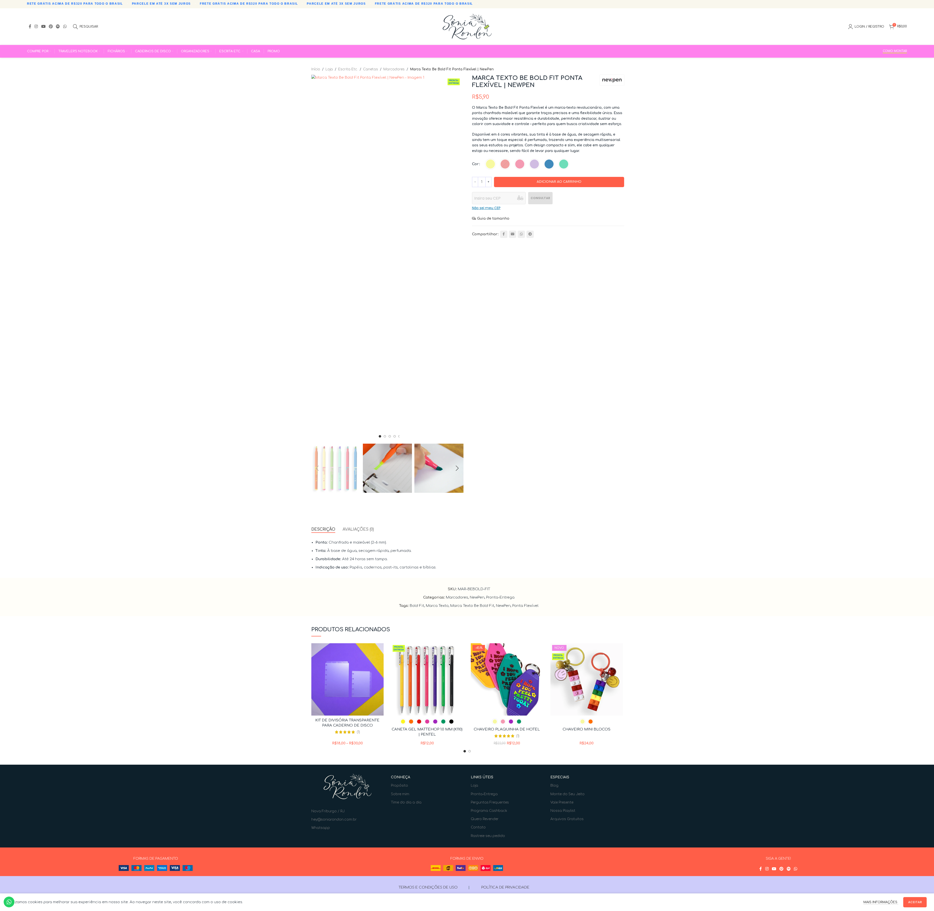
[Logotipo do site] (467, 26)
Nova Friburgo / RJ (328, 811)
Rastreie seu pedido (488, 836)
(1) (358, 732)
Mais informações (880, 902)
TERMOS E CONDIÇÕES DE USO (428, 887)
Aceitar (915, 902)
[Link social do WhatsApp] (65, 26)
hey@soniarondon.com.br (334, 819)
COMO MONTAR (895, 51)
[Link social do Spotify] (58, 26)
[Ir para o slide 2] (385, 436)
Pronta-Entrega (500, 597)
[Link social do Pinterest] (50, 26)
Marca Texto (437, 606)
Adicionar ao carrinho (559, 181)
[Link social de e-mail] (512, 234)
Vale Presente (561, 802)
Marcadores (394, 69)
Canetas (370, 69)
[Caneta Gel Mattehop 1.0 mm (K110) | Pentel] (427, 679)
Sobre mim (400, 794)
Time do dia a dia (406, 802)
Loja (329, 69)
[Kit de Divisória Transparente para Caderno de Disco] (347, 679)
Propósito (399, 785)
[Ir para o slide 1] (380, 436)
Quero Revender (485, 819)
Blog (554, 785)
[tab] (323, 530)
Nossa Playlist (562, 811)
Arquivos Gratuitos (567, 819)
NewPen (477, 597)
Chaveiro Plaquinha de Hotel (507, 729)
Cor (475, 164)
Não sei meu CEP (486, 207)
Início (315, 69)
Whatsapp (320, 828)
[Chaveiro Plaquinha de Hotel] (507, 679)
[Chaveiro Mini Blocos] (586, 679)
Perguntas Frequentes (490, 802)
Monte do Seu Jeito (567, 794)
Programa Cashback (489, 811)
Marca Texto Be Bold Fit (472, 606)
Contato (478, 827)
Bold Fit (417, 606)
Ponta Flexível (525, 606)
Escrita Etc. (348, 69)
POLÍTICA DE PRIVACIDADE (505, 887)
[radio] (490, 164)
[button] (317, 468)
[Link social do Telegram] (530, 234)
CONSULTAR (540, 198)
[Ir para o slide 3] (389, 436)
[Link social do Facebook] (30, 26)
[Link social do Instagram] (36, 26)
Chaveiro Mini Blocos (586, 729)
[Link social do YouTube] (43, 26)
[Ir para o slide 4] (394, 436)
